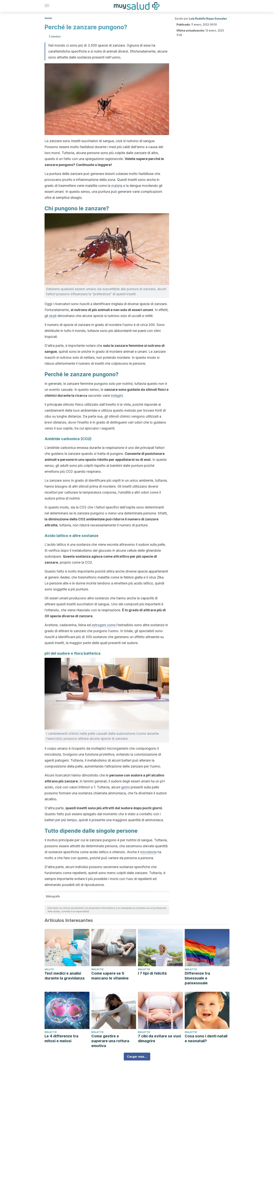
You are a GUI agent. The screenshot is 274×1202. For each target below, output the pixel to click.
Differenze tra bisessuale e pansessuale (197, 978)
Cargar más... (137, 1056)
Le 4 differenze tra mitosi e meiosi (61, 1038)
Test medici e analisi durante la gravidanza (64, 975)
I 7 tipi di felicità (152, 973)
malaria (116, 186)
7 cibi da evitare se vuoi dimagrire (159, 1038)
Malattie (97, 969)
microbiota (148, 852)
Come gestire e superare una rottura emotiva (110, 1041)
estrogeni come (104, 625)
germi (125, 787)
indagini (117, 395)
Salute (48, 18)
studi (52, 316)
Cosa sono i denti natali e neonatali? (206, 1038)
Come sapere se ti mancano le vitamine (110, 975)
